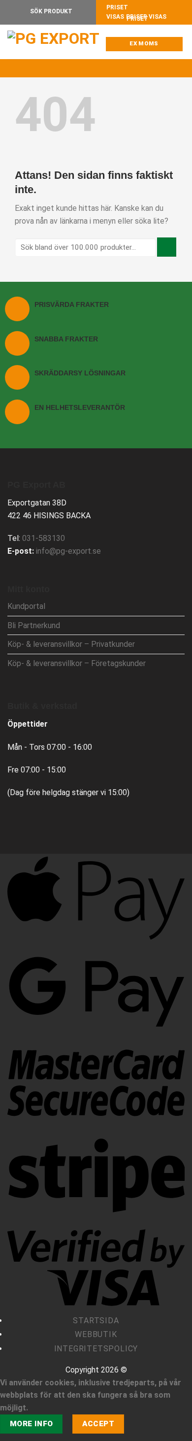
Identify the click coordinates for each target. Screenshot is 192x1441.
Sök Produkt (50, 11)
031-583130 (43, 538)
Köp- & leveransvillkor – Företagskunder (76, 663)
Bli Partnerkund (33, 625)
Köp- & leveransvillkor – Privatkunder (71, 644)
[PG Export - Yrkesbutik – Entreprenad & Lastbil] (56, 42)
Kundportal (26, 606)
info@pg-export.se (68, 551)
